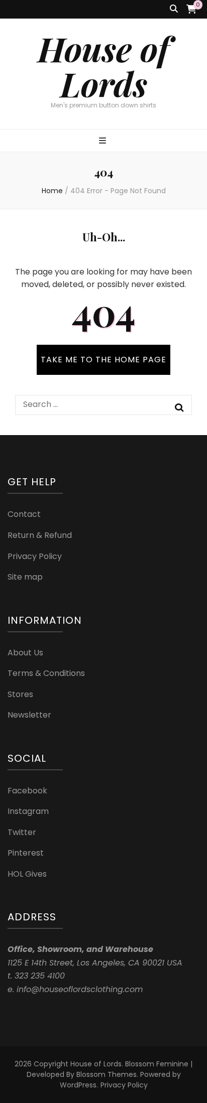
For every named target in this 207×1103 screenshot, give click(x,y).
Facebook (27, 790)
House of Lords (103, 66)
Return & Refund (40, 535)
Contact (24, 514)
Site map (25, 577)
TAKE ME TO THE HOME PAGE (103, 359)
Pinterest (26, 853)
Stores (20, 694)
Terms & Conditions (46, 673)
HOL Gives (27, 874)
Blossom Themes (106, 1074)
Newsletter (29, 715)
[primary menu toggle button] (104, 141)
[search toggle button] (174, 9)
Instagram (28, 811)
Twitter (22, 832)
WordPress (78, 1085)
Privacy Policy (35, 556)
